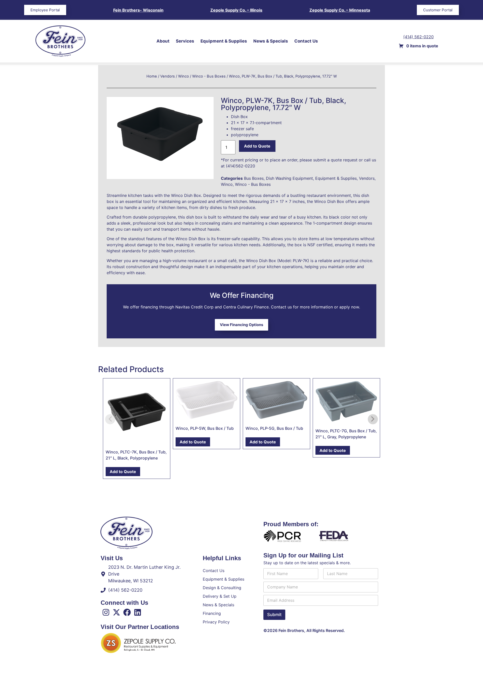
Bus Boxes (254, 178)
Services (185, 41)
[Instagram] (106, 612)
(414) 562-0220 (418, 36)
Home (151, 76)
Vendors (167, 76)
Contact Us (306, 41)
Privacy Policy (216, 621)
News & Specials (270, 41)
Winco (183, 76)
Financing (212, 613)
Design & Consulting (222, 587)
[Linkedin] (137, 612)
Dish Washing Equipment (289, 178)
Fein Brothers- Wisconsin (138, 10)
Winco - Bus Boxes (209, 76)
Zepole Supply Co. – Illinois (236, 10)
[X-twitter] (116, 612)
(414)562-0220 (240, 165)
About (163, 41)
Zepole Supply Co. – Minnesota (339, 10)
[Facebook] (127, 612)
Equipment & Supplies (223, 41)
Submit (274, 614)
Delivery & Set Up (219, 596)
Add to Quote (257, 146)
